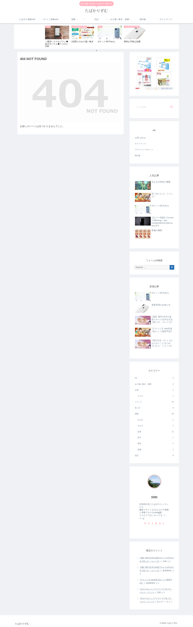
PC (154, 378)
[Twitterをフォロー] (145, 523)
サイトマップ (140, 144)
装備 (155, 449)
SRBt (154, 497)
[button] (171, 106)
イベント (154, 402)
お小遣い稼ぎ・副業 (154, 384)
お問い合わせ (140, 138)
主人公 (155, 420)
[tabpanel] (57, 36)
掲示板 (137, 155)
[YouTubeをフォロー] (148, 523)
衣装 (155, 443)
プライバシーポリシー (144, 150)
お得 (154, 390)
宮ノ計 (154, 408)
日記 (154, 455)
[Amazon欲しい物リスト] (152, 523)
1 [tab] (96, 50)
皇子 (155, 437)
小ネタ (155, 426)
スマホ (155, 396)
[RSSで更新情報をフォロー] (163, 523)
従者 (155, 432)
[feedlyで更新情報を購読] (159, 523)
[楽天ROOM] (156, 523)
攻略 (154, 414)
